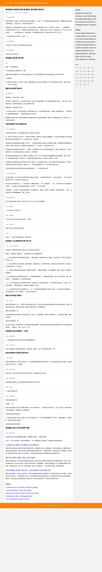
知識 (85, 84)
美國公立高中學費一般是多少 (83, 56)
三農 (77, 81)
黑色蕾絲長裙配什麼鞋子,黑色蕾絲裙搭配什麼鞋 (19, 496)
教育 (81, 68)
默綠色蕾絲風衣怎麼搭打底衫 (83, 13)
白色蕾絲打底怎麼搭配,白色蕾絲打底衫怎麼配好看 (22, 445)
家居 (77, 74)
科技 (92, 68)
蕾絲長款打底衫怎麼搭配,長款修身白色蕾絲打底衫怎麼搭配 (22, 493)
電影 (81, 84)
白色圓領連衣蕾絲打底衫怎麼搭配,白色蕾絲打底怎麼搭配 (22, 487)
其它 (88, 84)
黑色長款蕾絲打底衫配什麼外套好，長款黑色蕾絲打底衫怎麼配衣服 (28, 470)
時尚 (16, 3)
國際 (92, 81)
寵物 (88, 77)
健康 (88, 68)
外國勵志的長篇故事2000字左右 (84, 50)
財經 (88, 74)
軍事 (77, 84)
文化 (85, 68)
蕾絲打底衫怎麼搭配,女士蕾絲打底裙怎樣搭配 (18, 490)
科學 (81, 77)
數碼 (88, 71)
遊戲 (81, 74)
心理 (81, 71)
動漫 (88, 81)
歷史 (85, 81)
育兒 (77, 77)
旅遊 (92, 74)
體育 (81, 81)
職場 (92, 77)
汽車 (85, 74)
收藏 (85, 77)
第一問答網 (9, 3)
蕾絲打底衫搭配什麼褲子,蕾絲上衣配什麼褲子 (21, 458)
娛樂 (77, 71)
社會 (77, 68)
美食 (92, 71)
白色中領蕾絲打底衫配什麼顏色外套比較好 (18, 499)
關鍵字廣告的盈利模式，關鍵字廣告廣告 (86, 53)
